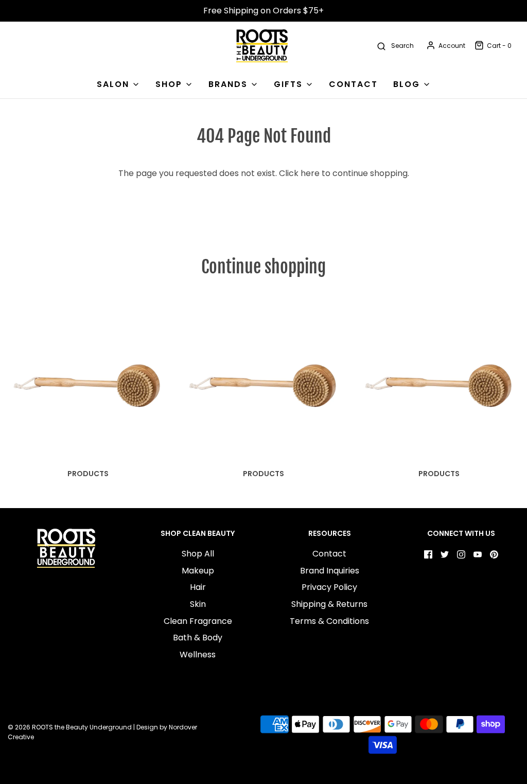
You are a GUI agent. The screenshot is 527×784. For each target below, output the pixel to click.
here (310, 173)
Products (88, 473)
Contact (329, 554)
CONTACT (353, 84)
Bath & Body (197, 637)
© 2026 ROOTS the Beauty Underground (70, 727)
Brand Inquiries (329, 571)
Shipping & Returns (329, 604)
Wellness (198, 654)
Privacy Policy (329, 587)
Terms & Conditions (329, 621)
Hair (198, 587)
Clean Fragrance (198, 621)
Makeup (198, 571)
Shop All (198, 554)
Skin (198, 604)
